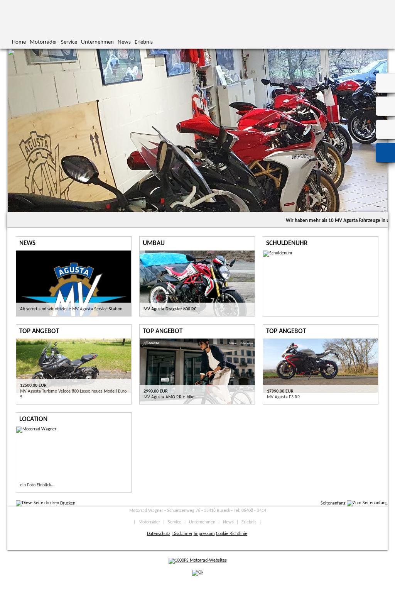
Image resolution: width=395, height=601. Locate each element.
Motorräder (43, 42)
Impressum (204, 534)
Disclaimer (182, 534)
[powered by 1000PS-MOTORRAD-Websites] (198, 560)
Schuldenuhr (287, 243)
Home (19, 42)
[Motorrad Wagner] (36, 429)
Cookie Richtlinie (231, 534)
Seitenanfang (334, 503)
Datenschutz (158, 534)
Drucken (67, 503)
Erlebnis (144, 42)
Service (69, 42)
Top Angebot (39, 331)
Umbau (154, 243)
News (124, 42)
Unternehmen (97, 42)
